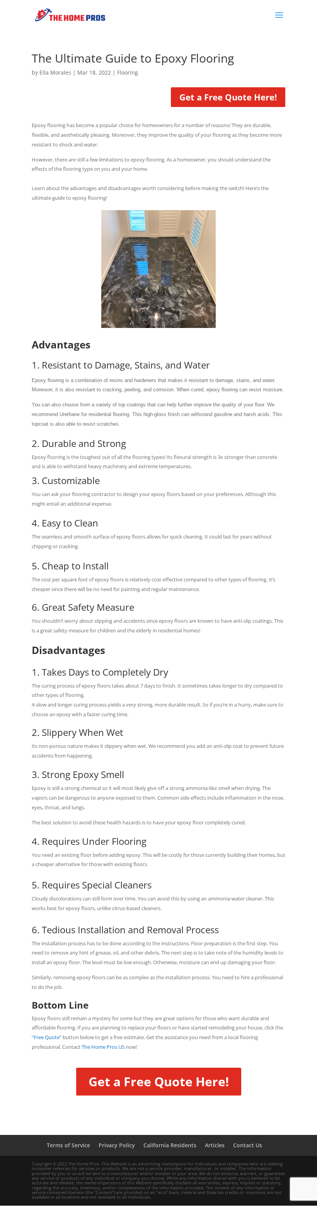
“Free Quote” (46, 1037)
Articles (215, 1145)
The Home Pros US (103, 1046)
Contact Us (247, 1145)
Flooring (127, 72)
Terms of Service (68, 1145)
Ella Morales (55, 72)
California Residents (169, 1145)
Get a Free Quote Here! (228, 97)
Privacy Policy (117, 1145)
